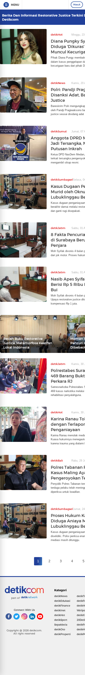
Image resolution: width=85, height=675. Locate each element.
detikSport (60, 619)
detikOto (59, 629)
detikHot (59, 615)
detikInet (59, 610)
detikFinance (62, 605)
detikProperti (62, 634)
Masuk (76, 4)
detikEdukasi (62, 600)
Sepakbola (60, 624)
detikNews (60, 596)
